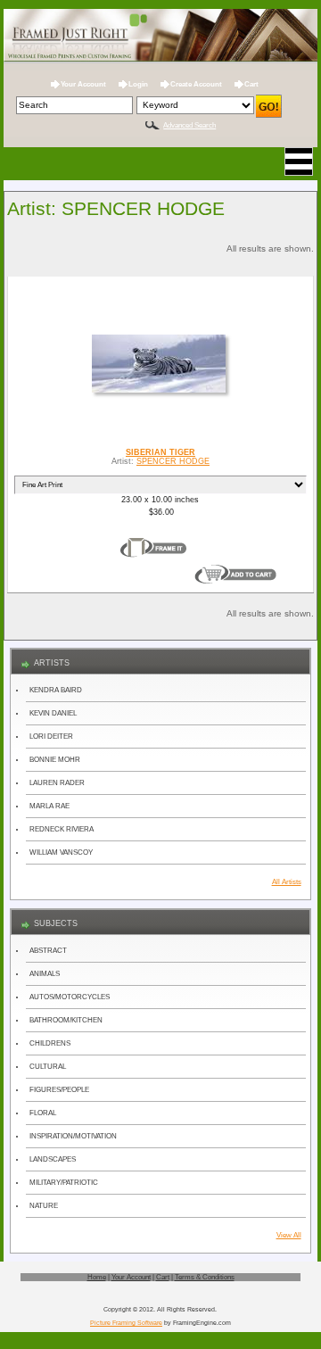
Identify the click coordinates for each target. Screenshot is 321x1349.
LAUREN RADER (57, 783)
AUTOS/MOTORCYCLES (69, 997)
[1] (153, 547)
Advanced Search (189, 125)
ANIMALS (44, 974)
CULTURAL (47, 1067)
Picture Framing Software (126, 1323)
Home (96, 1277)
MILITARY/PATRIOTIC (63, 1183)
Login (138, 84)
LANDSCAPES (52, 1159)
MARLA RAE (49, 806)
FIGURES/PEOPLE (59, 1090)
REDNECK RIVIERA (61, 829)
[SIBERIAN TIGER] (160, 392)
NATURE (43, 1206)
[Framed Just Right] (161, 36)
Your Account (83, 84)
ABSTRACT (48, 951)
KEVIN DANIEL (53, 713)
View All (288, 1235)
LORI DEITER (51, 736)
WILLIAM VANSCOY (61, 852)
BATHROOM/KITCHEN (66, 1020)
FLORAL (42, 1113)
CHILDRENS (49, 1043)
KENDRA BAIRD (55, 690)
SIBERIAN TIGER (160, 452)
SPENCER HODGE (173, 461)
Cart (251, 84)
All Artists (286, 882)
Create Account (196, 84)
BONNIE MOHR (54, 760)
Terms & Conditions (205, 1277)
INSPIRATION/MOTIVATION (73, 1136)
